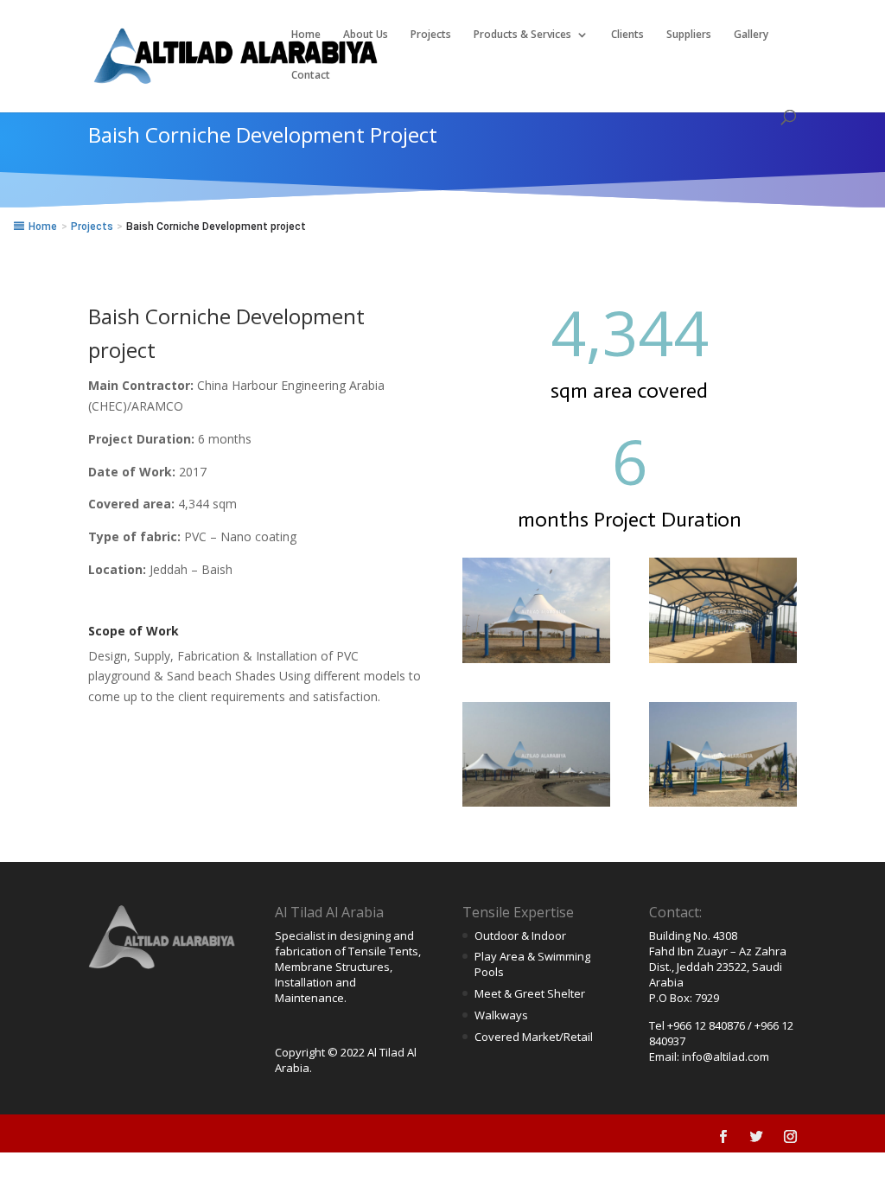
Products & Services (522, 35)
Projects (431, 35)
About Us (365, 35)
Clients (627, 35)
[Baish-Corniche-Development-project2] (723, 662)
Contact (310, 75)
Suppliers (688, 35)
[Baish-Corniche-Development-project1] (536, 662)
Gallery (751, 35)
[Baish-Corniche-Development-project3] (536, 806)
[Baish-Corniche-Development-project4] (723, 806)
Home (306, 35)
